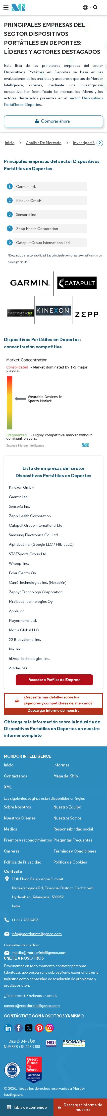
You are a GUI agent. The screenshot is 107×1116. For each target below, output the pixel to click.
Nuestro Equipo (67, 807)
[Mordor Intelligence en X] (29, 1029)
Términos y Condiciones (75, 851)
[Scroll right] (100, 143)
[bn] (53, 121)
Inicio (8, 765)
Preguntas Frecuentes (73, 840)
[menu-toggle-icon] (6, 7)
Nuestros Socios (67, 818)
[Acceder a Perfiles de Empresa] (54, 679)
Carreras (11, 851)
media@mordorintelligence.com (39, 952)
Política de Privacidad (23, 862)
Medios (10, 829)
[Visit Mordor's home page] (18, 8)
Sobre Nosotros (17, 807)
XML (8, 787)
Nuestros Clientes (20, 818)
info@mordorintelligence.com (37, 933)
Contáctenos (15, 776)
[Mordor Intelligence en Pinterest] (39, 1029)
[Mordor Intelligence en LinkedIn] (8, 1029)
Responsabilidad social (73, 829)
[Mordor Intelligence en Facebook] (18, 1029)
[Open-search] (96, 7)
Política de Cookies (70, 862)
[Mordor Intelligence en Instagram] (49, 1029)
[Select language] (86, 7)
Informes (61, 765)
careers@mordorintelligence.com (32, 1005)
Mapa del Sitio (66, 776)
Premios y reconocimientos (28, 840)
